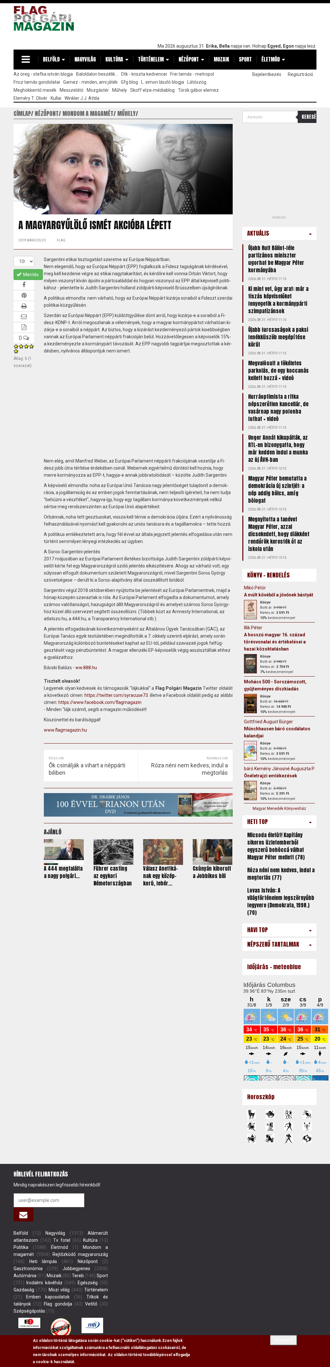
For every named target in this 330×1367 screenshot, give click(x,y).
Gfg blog (129, 82)
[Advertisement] (199, 21)
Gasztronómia (28, 1268)
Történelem (151, 59)
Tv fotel (61, 1240)
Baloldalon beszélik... (97, 74)
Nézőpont (189, 59)
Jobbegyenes (76, 1268)
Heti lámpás (43, 1261)
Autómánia (25, 1275)
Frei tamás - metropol (192, 74)
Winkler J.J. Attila (81, 98)
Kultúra (114, 59)
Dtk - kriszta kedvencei (144, 74)
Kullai (56, 98)
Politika (21, 1247)
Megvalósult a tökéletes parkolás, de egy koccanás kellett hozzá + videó (278, 370)
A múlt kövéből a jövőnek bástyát (278, 594)
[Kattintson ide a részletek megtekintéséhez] (250, 609)
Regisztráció (300, 74)
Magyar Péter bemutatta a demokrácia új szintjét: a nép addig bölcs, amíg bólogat (277, 489)
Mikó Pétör (255, 587)
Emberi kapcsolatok (47, 1296)
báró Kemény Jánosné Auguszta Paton (284, 768)
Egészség (88, 1282)
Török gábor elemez (198, 90)
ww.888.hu (86, 667)
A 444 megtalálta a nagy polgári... (63, 872)
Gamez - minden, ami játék (90, 82)
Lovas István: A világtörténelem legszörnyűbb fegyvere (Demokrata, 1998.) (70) (280, 901)
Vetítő (91, 1303)
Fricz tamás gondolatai (37, 82)
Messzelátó (71, 90)
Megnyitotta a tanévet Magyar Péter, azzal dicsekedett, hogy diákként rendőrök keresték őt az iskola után (278, 534)
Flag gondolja (58, 1303)
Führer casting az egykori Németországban (112, 876)
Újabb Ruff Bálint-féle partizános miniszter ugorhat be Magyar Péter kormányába (276, 259)
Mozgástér (98, 90)
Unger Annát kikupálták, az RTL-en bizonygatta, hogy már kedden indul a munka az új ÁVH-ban (278, 448)
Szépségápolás (29, 1311)
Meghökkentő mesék (35, 90)
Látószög (196, 82)
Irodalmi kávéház (44, 1282)
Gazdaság (24, 1289)
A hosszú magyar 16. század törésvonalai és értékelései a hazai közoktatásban (275, 641)
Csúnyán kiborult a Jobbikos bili (212, 872)
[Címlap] (46, 18)
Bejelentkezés (266, 74)
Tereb (78, 1275)
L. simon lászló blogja (162, 82)
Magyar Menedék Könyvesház (279, 808)
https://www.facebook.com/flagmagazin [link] (99, 702)
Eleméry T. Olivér (30, 98)
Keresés (309, 116)
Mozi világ (59, 1289)
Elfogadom (283, 1340)
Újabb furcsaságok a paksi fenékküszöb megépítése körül (278, 337)
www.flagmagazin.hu (65, 730)
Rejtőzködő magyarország (80, 1254)
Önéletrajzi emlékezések (270, 775)
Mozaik (221, 59)
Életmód (270, 59)
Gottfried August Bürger (268, 721)
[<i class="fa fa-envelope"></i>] (24, 1214)
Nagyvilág (85, 59)
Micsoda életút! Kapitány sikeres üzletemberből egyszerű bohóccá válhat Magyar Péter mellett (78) (276, 846)
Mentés (30, 274)
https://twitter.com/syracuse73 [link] (116, 695)
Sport (245, 59)
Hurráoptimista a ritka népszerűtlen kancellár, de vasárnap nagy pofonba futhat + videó (278, 408)
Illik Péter (253, 627)
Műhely (119, 90)
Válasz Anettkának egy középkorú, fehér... (160, 876)
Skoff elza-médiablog (152, 90)
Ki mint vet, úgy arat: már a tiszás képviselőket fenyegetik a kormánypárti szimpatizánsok (278, 300)
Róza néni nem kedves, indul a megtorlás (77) (281, 873)
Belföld (51, 59)
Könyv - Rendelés (268, 575)
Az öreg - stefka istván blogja (43, 74)
